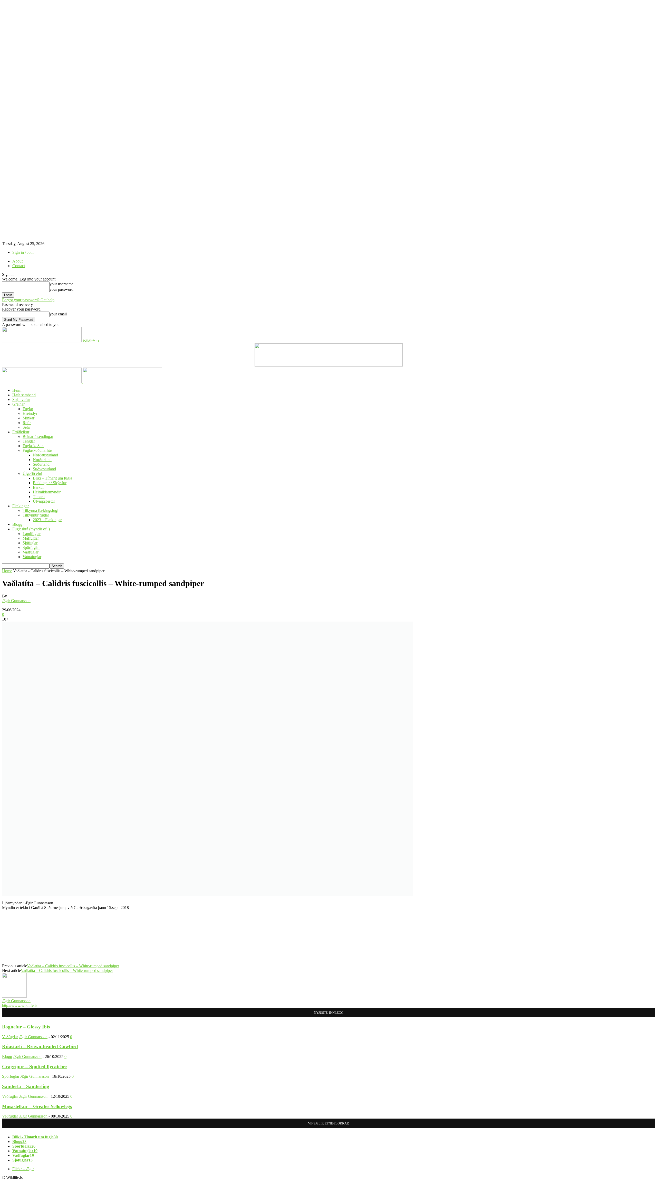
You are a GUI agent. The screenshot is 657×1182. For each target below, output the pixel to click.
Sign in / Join (23, 252)
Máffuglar (31, 538)
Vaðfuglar (30, 552)
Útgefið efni (32, 473)
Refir (27, 422)
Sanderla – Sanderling (25, 1086)
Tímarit (39, 496)
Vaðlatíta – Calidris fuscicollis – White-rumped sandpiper (73, 966)
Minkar (28, 418)
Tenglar (29, 441)
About (17, 261)
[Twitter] (29, 942)
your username (61, 284)
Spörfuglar (31, 547)
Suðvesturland (44, 469)
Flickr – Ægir (23, 1169)
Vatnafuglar (32, 557)
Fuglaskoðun (33, 446)
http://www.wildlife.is (19, 1005)
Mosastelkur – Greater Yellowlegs (37, 1106)
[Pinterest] (47, 942)
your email (58, 314)
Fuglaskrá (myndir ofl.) (31, 529)
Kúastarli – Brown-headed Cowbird (40, 1046)
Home (7, 571)
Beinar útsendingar (38, 436)
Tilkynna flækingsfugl (40, 510)
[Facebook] (10, 942)
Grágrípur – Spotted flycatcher (34, 1066)
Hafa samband (24, 395)
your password (61, 289)
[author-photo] (14, 996)
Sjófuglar (30, 543)
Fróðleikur (20, 432)
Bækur (38, 487)
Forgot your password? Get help (28, 300)
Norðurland (42, 459)
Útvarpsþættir (44, 501)
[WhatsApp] (65, 942)
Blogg (17, 524)
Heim (16, 390)
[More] (84, 941)
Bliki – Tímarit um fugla (52, 478)
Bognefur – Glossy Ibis (26, 1026)
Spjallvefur (21, 399)
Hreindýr (30, 413)
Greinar (18, 404)
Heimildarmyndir (47, 492)
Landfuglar (32, 533)
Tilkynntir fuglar (36, 515)
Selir (26, 427)
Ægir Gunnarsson (16, 600)
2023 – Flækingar (47, 520)
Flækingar (20, 506)
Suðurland (41, 464)
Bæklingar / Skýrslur (49, 483)
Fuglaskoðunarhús (37, 450)
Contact (18, 266)
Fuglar (28, 409)
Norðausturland (45, 455)
